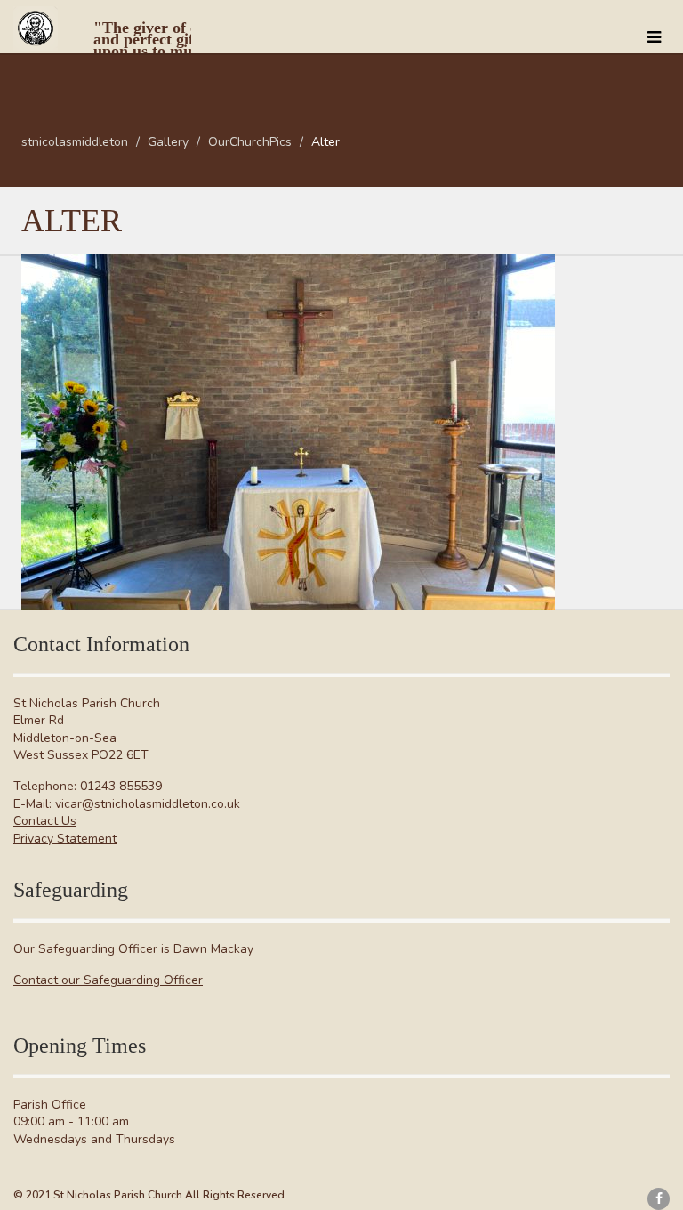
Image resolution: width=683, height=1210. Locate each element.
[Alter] (288, 432)
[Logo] (102, 35)
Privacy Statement (65, 838)
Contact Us (44, 820)
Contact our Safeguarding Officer (108, 980)
